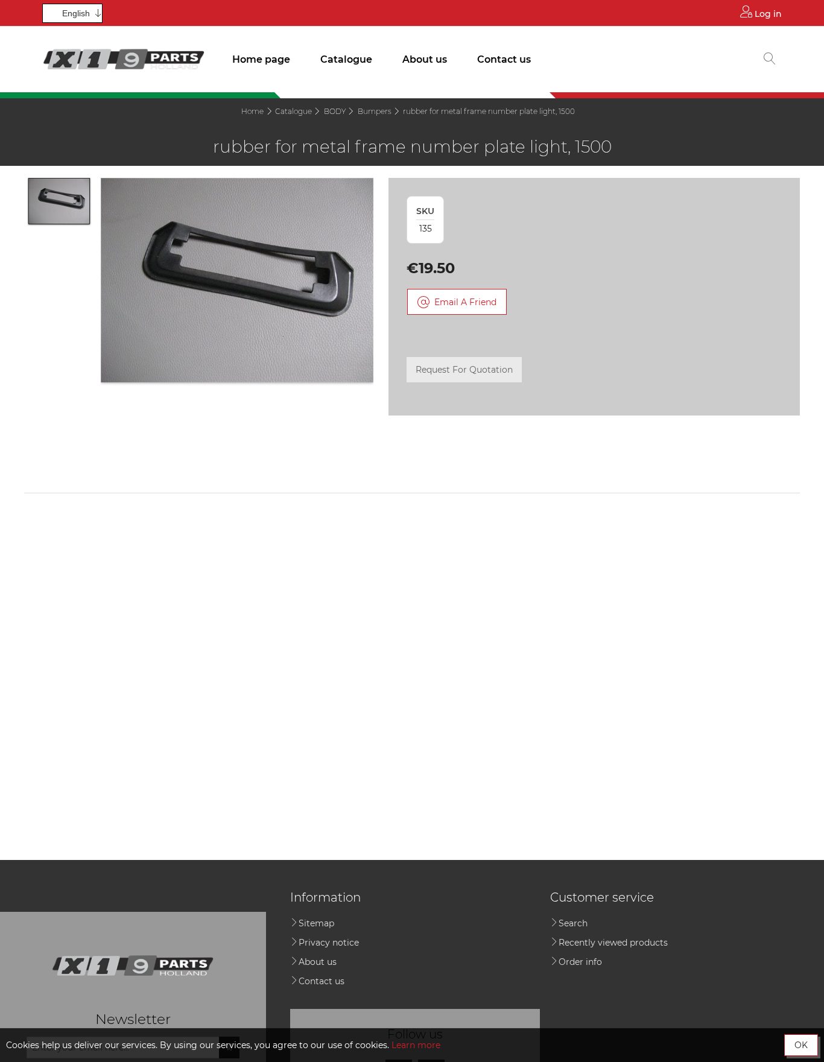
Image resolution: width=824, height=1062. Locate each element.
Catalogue (346, 59)
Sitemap (316, 923)
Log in (767, 13)
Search (573, 923)
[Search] (770, 59)
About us (424, 59)
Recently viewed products (613, 942)
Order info (580, 961)
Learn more (415, 1045)
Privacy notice (329, 942)
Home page (261, 59)
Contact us (504, 59)
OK (801, 1045)
